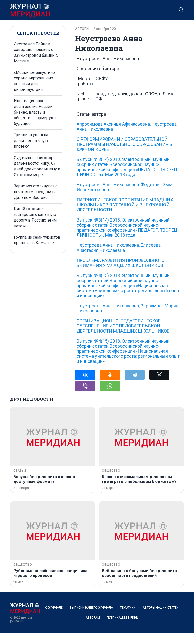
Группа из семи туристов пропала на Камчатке (37, 240)
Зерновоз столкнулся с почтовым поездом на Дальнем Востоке (35, 192)
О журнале (54, 607)
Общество (111, 470)
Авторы (82, 29)
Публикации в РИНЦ (122, 617)
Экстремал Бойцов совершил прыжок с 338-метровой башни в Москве (36, 52)
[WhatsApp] (110, 386)
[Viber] (85, 386)
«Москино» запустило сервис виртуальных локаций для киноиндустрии (34, 81)
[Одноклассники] (110, 375)
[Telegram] (135, 375)
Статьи (19, 470)
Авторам (93, 617)
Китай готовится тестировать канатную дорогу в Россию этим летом (35, 217)
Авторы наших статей (161, 607)
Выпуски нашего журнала (91, 607)
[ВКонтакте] (85, 375)
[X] (159, 375)
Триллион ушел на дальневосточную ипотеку (31, 140)
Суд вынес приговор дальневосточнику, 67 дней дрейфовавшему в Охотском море (37, 166)
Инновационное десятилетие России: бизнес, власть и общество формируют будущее (35, 112)
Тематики (128, 607)
